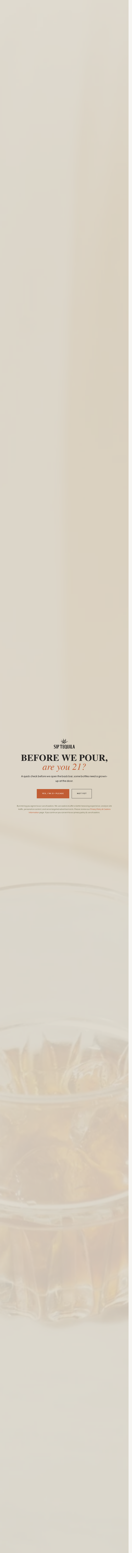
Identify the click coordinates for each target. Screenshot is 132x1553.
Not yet (82, 793)
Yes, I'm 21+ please (53, 793)
